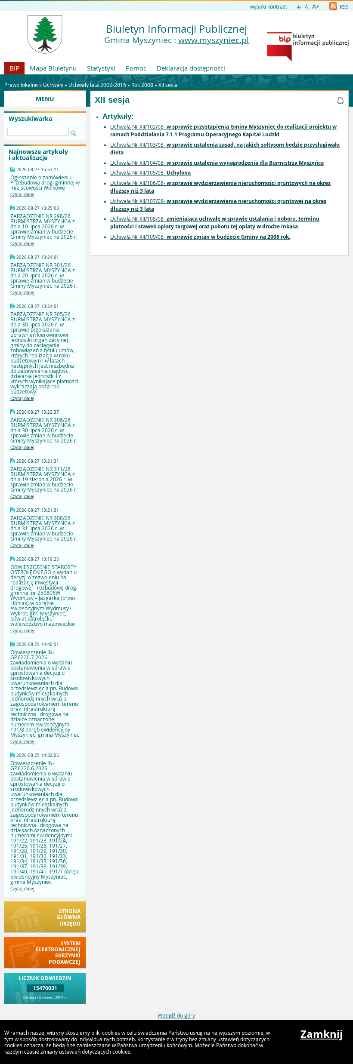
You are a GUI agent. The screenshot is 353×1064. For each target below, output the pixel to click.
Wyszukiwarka (30, 119)
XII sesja (168, 84)
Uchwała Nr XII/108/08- (214, 222)
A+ (315, 6)
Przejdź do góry (176, 1015)
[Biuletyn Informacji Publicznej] (308, 59)
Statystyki (101, 68)
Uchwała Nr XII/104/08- (217, 162)
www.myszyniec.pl (213, 40)
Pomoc (136, 68)
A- (299, 7)
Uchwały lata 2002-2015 (97, 84)
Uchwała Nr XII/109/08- (200, 236)
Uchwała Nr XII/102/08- (223, 130)
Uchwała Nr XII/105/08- (150, 172)
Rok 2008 (142, 84)
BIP (14, 68)
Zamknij (321, 1034)
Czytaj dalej (22, 194)
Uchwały (53, 84)
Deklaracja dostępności (191, 68)
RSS (343, 6)
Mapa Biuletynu (53, 68)
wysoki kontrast (268, 6)
